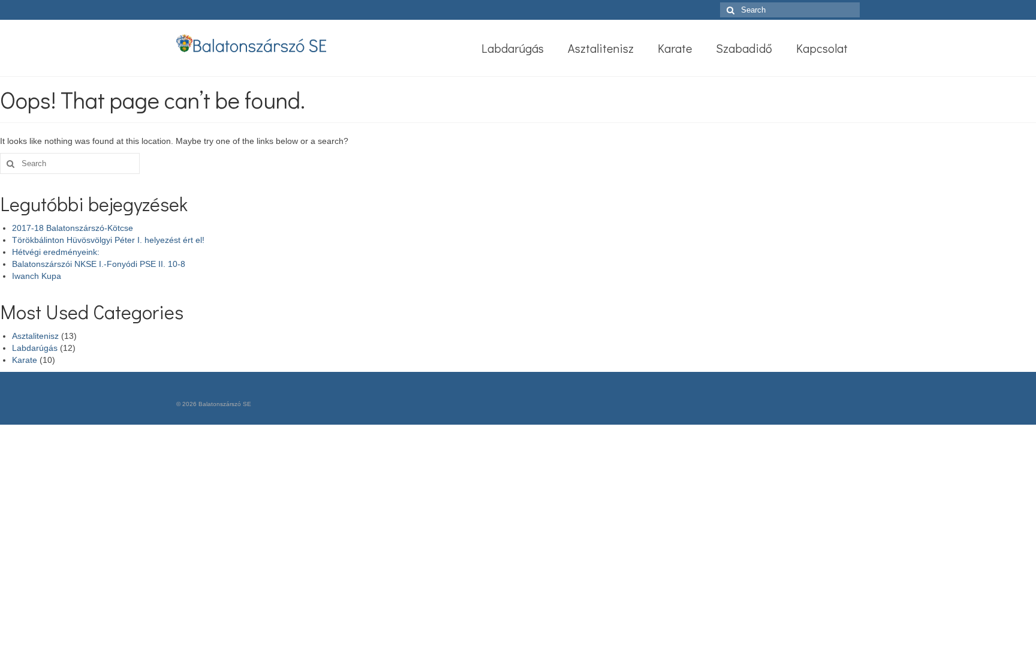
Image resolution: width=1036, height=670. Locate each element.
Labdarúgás (35, 348)
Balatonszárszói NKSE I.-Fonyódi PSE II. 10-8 (98, 264)
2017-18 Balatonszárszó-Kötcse (72, 228)
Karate (24, 360)
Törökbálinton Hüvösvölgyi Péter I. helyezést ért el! (108, 240)
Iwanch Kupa (36, 276)
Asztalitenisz (35, 336)
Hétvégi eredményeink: (56, 252)
